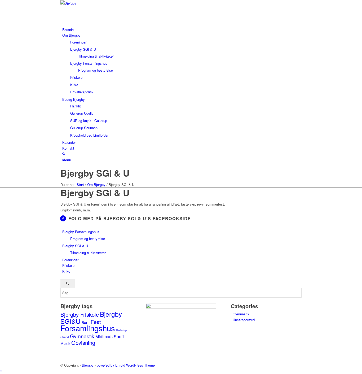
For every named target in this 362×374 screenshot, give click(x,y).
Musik (65, 343)
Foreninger (70, 259)
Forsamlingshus (87, 327)
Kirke (66, 271)
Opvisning (83, 342)
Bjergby (88, 365)
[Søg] (63, 153)
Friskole (68, 265)
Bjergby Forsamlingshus (80, 231)
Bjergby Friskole (79, 314)
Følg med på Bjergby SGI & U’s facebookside (129, 218)
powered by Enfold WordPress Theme (126, 365)
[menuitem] (182, 29)
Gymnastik (82, 336)
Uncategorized (244, 319)
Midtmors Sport (109, 336)
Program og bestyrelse (87, 238)
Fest (96, 321)
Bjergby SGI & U (95, 173)
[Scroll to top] (1, 370)
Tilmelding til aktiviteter (88, 252)
